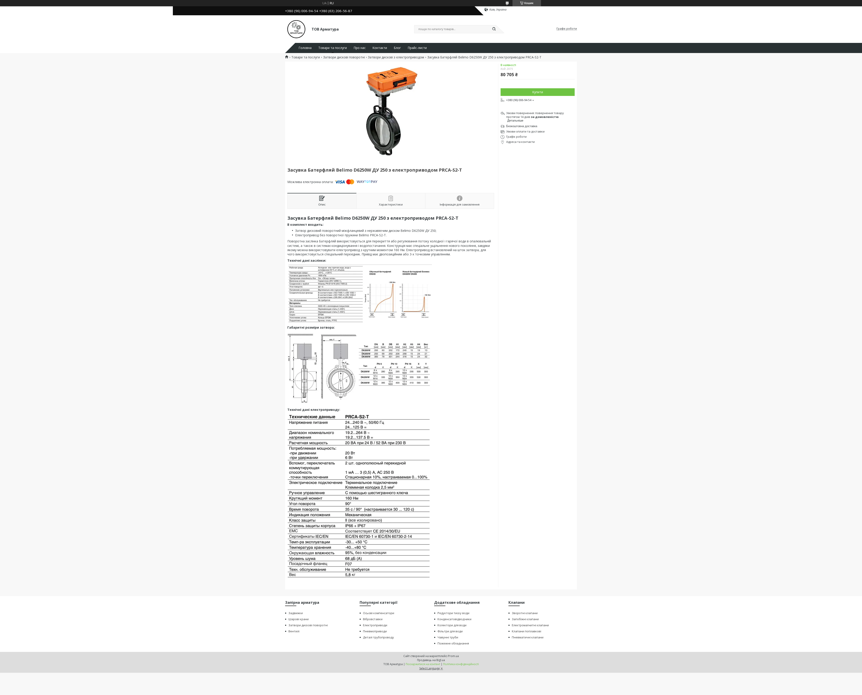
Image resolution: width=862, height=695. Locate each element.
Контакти (379, 47)
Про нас (360, 47)
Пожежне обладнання (453, 643)
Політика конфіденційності (461, 664)
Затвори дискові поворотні (344, 57)
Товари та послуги (332, 47)
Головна (305, 47)
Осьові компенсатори (378, 613)
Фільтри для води (450, 631)
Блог (397, 47)
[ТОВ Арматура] (296, 29)
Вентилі (293, 631)
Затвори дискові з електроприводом (396, 57)
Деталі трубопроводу (378, 637)
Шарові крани (298, 619)
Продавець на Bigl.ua (431, 660)
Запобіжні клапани (525, 619)
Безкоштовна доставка (521, 126)
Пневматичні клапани (527, 637)
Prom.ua (453, 656)
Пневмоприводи (375, 631)
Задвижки (295, 613)
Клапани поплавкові (526, 631)
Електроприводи (375, 625)
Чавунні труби (448, 637)
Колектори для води (452, 625)
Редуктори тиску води (453, 613)
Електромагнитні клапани (530, 625)
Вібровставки (373, 619)
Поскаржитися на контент (423, 664)
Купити (537, 92)
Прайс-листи (417, 47)
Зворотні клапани (525, 613)
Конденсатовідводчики (454, 619)
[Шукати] (493, 29)
